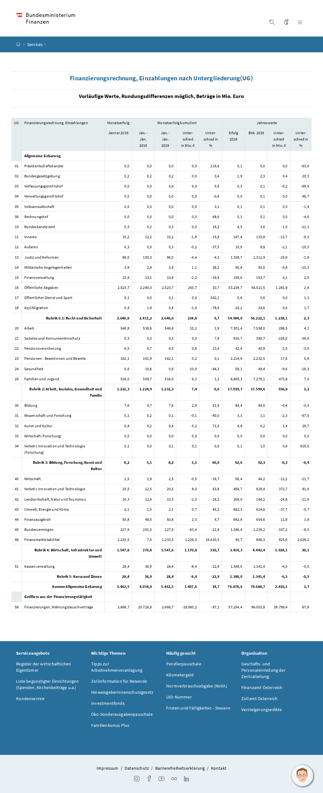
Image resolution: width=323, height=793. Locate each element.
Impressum (108, 768)
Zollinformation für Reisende (119, 681)
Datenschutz (137, 768)
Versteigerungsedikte (261, 709)
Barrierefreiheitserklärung (180, 768)
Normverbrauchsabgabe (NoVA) (196, 686)
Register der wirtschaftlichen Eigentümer (43, 667)
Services (35, 44)
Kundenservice (30, 698)
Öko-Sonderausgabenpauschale (122, 714)
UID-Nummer (179, 697)
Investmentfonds (108, 703)
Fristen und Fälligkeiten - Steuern (198, 708)
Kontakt (218, 768)
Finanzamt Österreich (262, 687)
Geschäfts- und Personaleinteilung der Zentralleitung (263, 670)
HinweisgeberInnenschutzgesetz (122, 692)
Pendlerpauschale (183, 664)
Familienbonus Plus (110, 725)
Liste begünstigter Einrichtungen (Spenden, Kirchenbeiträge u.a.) (47, 684)
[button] (302, 776)
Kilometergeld (180, 675)
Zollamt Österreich (259, 698)
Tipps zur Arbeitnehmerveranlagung (116, 667)
